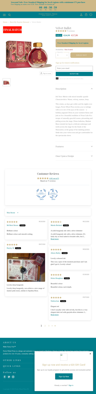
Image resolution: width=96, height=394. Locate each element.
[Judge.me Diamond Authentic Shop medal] (41, 193)
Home (5, 22)
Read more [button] (55, 239)
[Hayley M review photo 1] (26, 267)
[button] (61, 31)
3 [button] (48, 326)
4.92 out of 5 (54, 178)
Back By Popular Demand (19, 22)
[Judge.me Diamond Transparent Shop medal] (53, 193)
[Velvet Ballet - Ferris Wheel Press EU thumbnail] (6, 82)
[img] (12, 222)
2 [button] (45, 326)
